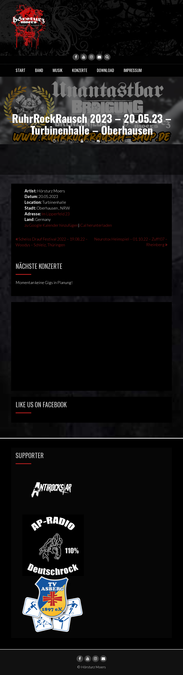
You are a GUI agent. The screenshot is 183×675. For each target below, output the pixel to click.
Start (20, 70)
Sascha (89, 141)
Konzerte (79, 70)
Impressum (133, 70)
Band (39, 70)
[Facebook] (76, 57)
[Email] (99, 57)
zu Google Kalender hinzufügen (51, 225)
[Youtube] (83, 57)
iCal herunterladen (95, 225)
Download (105, 70)
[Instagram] (91, 57)
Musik (57, 70)
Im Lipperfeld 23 (56, 213)
